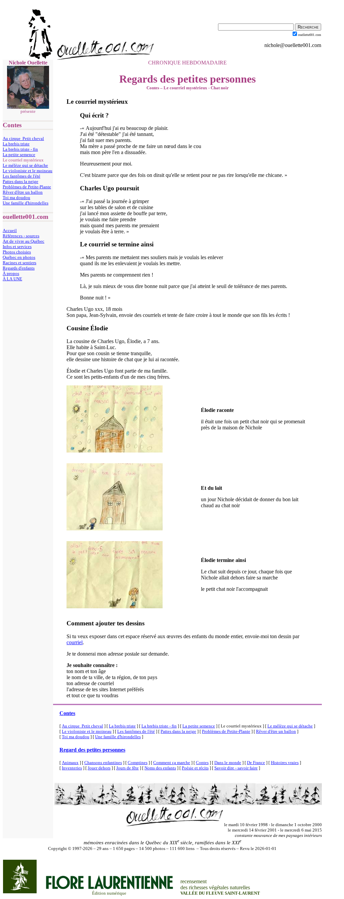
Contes (67, 713)
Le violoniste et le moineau (27, 170)
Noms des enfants (160, 767)
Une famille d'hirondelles (25, 202)
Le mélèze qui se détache (25, 165)
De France (256, 762)
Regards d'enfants (19, 268)
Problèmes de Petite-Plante (27, 186)
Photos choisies (17, 251)
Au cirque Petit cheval (23, 138)
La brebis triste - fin (20, 149)
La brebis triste (16, 143)
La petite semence (19, 154)
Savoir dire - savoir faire (236, 767)
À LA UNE (12, 278)
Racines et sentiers (19, 262)
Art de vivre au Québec (23, 241)
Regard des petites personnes (92, 750)
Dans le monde (227, 762)
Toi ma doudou (16, 197)
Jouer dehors (99, 767)
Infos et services (17, 246)
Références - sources (21, 235)
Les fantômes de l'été (21, 176)
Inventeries (72, 767)
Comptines (137, 762)
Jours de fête (127, 767)
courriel (75, 642)
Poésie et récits (195, 767)
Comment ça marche (171, 762)
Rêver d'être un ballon (23, 192)
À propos (11, 273)
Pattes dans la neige (20, 181)
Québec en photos (19, 257)
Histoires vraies (285, 762)
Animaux (70, 762)
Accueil (10, 230)
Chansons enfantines (103, 762)
